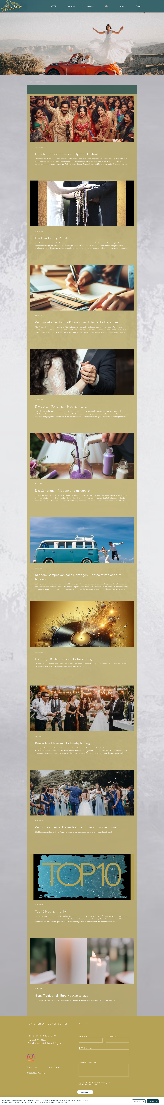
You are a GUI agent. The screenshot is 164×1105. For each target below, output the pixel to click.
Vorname (83, 1036)
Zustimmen (153, 1101)
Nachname (111, 1036)
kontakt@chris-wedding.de (48, 1043)
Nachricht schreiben (87, 1063)
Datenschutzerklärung (59, 1102)
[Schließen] (161, 1101)
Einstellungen (139, 1101)
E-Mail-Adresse (86, 1048)
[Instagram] (30, 1057)
